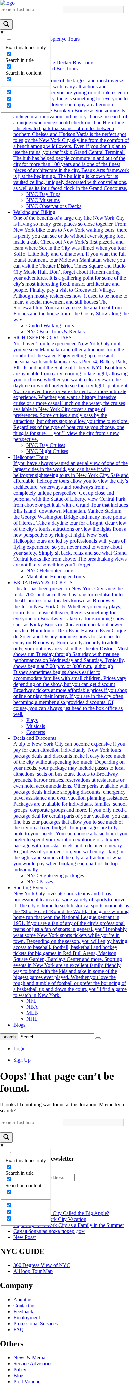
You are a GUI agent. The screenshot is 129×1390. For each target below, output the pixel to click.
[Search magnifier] (6, 24)
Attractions (71, 131)
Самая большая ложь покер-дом (49, 1231)
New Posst (24, 1237)
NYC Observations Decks (53, 206)
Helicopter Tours (71, 510)
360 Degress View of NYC (41, 1265)
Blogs (19, 1025)
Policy (19, 1369)
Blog (18, 1375)
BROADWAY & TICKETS (70, 648)
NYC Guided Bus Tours (52, 68)
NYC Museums (43, 200)
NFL (31, 1001)
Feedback (23, 1311)
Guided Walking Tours (50, 325)
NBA (32, 1007)
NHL (32, 1019)
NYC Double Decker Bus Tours (60, 62)
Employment (26, 1317)
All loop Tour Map (33, 1271)
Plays (32, 720)
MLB (32, 1013)
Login (19, 1048)
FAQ (18, 1329)
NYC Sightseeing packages (55, 875)
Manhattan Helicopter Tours (55, 576)
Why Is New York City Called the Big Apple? (61, 1213)
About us (22, 1299)
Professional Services (35, 1323)
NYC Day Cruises (45, 445)
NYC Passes (39, 881)
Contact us (24, 1305)
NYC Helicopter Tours (50, 570)
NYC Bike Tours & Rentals (55, 331)
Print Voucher (27, 1381)
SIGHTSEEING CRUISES (71, 388)
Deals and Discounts (71, 803)
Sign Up (22, 1060)
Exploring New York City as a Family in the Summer (68, 1225)
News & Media (29, 1357)
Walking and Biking (71, 265)
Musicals (35, 726)
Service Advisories (32, 1363)
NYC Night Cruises (47, 451)
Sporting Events (71, 941)
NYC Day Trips (43, 194)
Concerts (35, 732)
